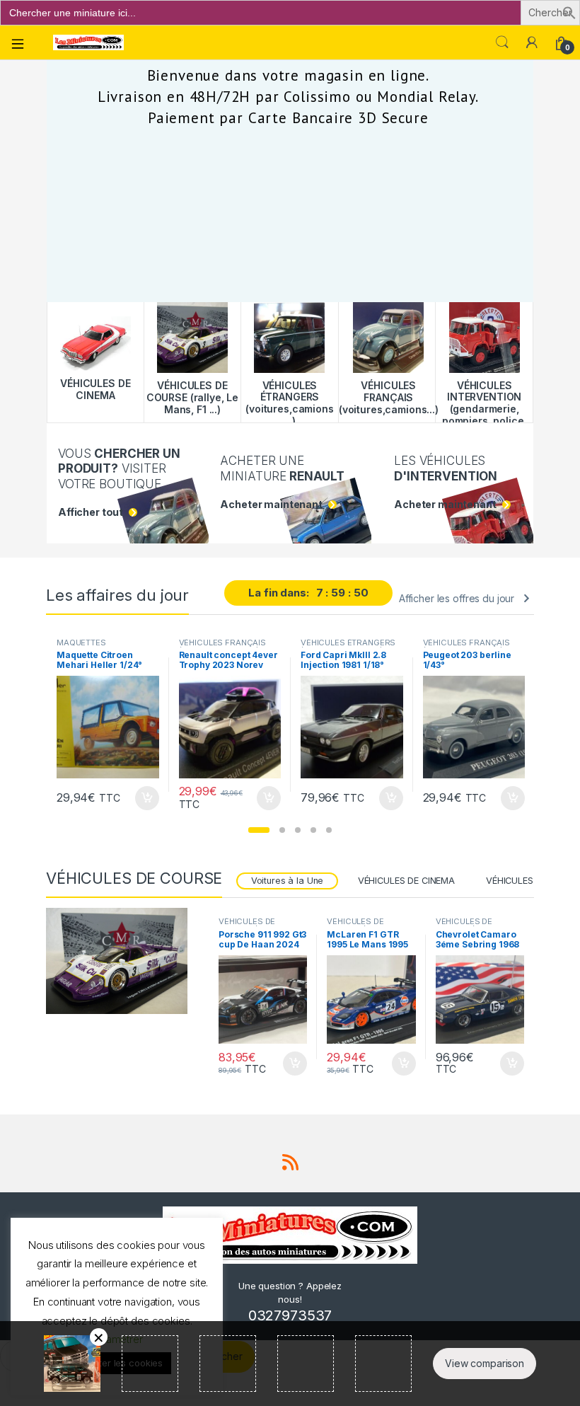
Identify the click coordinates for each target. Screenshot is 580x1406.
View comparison (484, 1363)
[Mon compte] (532, 42)
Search (502, 42)
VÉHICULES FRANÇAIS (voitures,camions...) (222, 647)
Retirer (99, 1337)
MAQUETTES (81, 642)
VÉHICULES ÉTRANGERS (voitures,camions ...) (348, 647)
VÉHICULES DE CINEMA (406, 880)
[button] (569, 12)
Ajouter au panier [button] (142, 798)
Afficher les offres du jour (456, 598)
